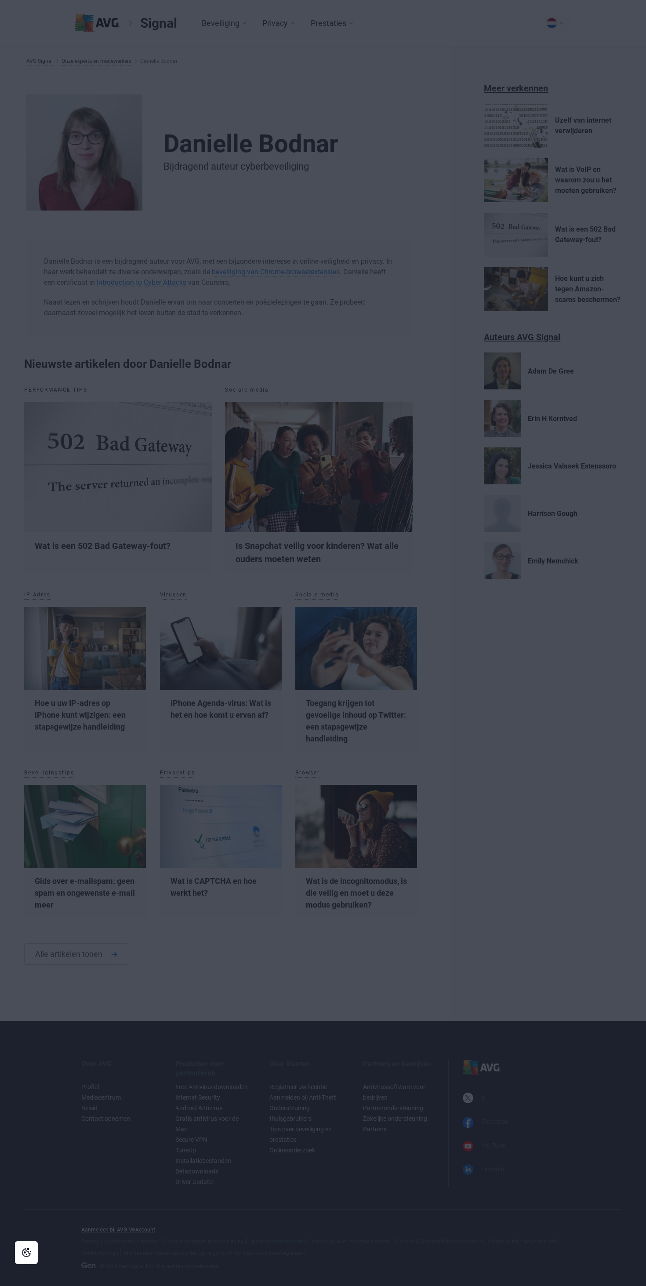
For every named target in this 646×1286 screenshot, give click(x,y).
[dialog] (323, 643)
